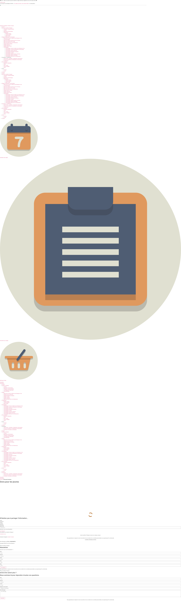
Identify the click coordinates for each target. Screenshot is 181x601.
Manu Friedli (8, 35)
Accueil (3, 26)
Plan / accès (6, 65)
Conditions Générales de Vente (90, 539)
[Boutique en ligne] (19, 379)
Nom (1, 551)
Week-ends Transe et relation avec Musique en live (13, 38)
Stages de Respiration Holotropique (8, 83)
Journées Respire (7, 39)
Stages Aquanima (7, 44)
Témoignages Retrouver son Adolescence (13, 56)
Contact (3, 72)
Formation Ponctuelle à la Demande (10, 429)
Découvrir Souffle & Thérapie (7, 27)
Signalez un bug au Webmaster (5, 544)
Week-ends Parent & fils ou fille (9, 41)
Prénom (1, 554)
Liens (5, 67)
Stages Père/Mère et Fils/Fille (9, 395)
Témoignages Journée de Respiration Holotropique (15, 49)
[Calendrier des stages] (19, 156)
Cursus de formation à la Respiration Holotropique (13, 59)
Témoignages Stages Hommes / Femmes (13, 53)
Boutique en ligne (3, 380)
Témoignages (6, 47)
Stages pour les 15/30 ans (8, 394)
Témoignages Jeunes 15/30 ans (11, 50)
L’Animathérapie (6, 391)
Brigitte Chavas (8, 33)
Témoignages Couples (10, 52)
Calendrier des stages (4, 157)
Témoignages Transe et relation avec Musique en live (15, 48)
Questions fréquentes (7, 109)
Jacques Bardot (8, 34)
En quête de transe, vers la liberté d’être (21, 3)
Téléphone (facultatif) (4, 586)
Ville (1, 560)
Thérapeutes (6, 32)
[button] (90, 520)
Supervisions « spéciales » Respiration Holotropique (13, 58)
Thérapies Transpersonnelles (9, 29)
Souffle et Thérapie (5, 385)
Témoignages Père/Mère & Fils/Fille (10, 409)
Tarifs (5, 64)
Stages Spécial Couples (8, 43)
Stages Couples (6, 396)
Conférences (6, 60)
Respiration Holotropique (8, 31)
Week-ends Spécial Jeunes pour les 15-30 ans (12, 40)
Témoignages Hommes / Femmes (10, 411)
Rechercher (2, 526)
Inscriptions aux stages (4, 340)
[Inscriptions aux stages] (90, 339)
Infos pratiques (4, 61)
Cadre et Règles (6, 66)
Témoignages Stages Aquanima (9, 412)
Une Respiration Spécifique (8, 390)
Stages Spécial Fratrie (8, 46)
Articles (5, 69)
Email (1, 557)
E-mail (1, 583)
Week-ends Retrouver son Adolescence (11, 42)
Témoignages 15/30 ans (8, 408)
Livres (5, 70)
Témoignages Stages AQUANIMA (11, 55)
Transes (5, 30)
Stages (3, 392)
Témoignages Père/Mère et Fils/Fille (12, 51)
